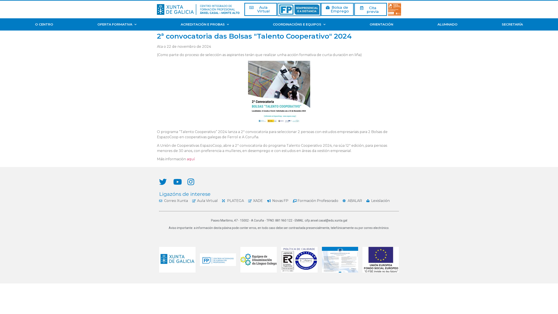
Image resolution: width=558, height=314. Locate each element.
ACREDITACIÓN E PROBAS (203, 24)
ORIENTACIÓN (381, 24)
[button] (260, 9)
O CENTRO (44, 24)
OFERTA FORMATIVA (114, 24)
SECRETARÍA (512, 24)
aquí (191, 159)
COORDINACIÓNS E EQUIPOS (297, 24)
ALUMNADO (447, 24)
